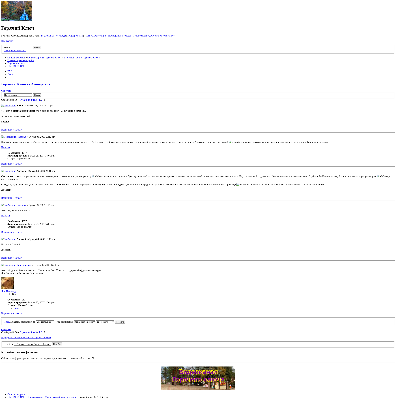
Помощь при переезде (119, 35)
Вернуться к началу (11, 129)
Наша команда (35, 397)
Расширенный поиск (15, 50)
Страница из (28, 100)
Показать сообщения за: (23, 321)
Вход (10, 74)
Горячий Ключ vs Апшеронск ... (27, 84)
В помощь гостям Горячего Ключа (82, 57)
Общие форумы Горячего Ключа (44, 57)
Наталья (21, 136)
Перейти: (8, 344)
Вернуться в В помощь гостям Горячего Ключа (26, 337)
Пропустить (7, 41)
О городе (61, 35)
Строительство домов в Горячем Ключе (153, 35)
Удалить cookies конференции (61, 397)
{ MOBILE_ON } (16, 66)
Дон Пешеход (24, 265)
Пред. (7, 321)
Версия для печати (17, 63)
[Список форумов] (16, 20)
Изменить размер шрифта (20, 60)
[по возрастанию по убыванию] (110, 321)
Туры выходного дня (95, 35)
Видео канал (47, 35)
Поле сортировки (64, 321)
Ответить (6, 90)
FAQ (9, 71)
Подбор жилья (75, 35)
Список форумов (16, 57)
